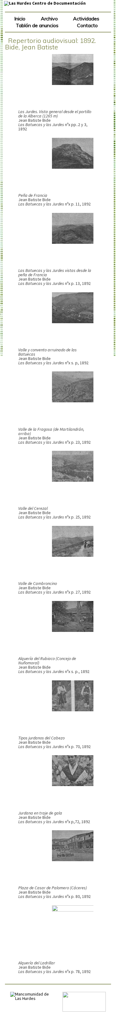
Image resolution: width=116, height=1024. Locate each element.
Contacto (87, 25)
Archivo (49, 18)
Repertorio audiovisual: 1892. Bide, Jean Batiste (50, 43)
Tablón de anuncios (37, 25)
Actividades (86, 18)
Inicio (19, 18)
